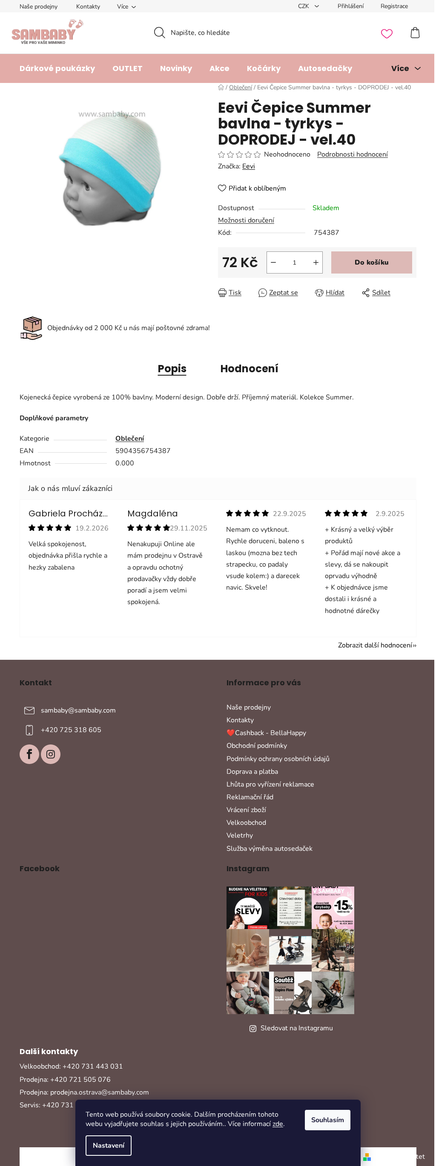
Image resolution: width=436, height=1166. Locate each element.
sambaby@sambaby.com (78, 710)
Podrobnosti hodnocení (352, 154)
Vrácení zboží (246, 810)
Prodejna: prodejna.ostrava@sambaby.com (84, 1092)
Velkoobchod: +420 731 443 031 (71, 1066)
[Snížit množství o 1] (273, 262)
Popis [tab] (172, 369)
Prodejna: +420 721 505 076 (65, 1079)
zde (277, 1124)
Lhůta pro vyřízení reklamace (270, 784)
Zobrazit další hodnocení (375, 645)
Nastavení (108, 1145)
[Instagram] (50, 754)
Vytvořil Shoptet (399, 1156)
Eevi (248, 166)
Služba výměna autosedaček (270, 848)
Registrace (394, 6)
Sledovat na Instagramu (297, 1028)
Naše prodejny (38, 7)
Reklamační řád (250, 797)
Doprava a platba (252, 771)
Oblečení (129, 438)
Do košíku (372, 262)
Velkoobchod (246, 822)
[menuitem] (57, 68)
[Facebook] (29, 754)
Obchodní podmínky (257, 745)
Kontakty (88, 7)
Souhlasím (327, 1120)
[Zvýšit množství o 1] (316, 262)
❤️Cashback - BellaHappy (266, 733)
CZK (304, 6)
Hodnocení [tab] (249, 369)
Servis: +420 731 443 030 (61, 1105)
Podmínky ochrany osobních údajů (278, 759)
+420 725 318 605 (71, 730)
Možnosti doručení (246, 220)
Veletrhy (240, 835)
